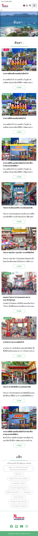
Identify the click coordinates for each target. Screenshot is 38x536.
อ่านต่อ (19, 87)
